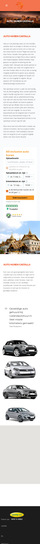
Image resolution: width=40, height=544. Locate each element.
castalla (4, 526)
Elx (2, 536)
